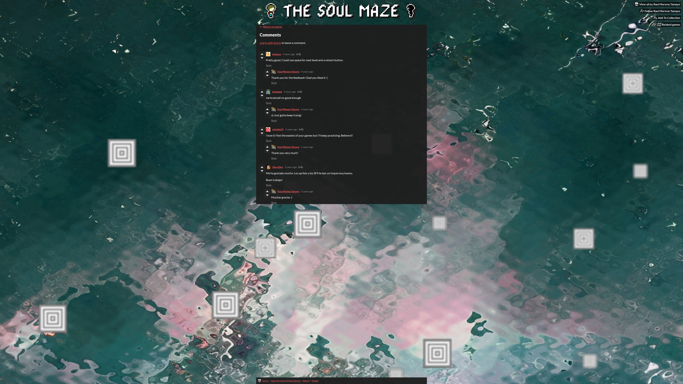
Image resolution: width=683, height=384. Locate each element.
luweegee (277, 91)
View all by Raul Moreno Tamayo (286, 380)
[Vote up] (262, 54)
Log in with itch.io (270, 42)
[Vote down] (262, 58)
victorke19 (278, 129)
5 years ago (291, 129)
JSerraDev (277, 167)
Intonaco (276, 54)
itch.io (265, 380)
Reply (269, 65)
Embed (315, 380)
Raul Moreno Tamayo (288, 71)
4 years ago (289, 54)
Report (306, 380)
